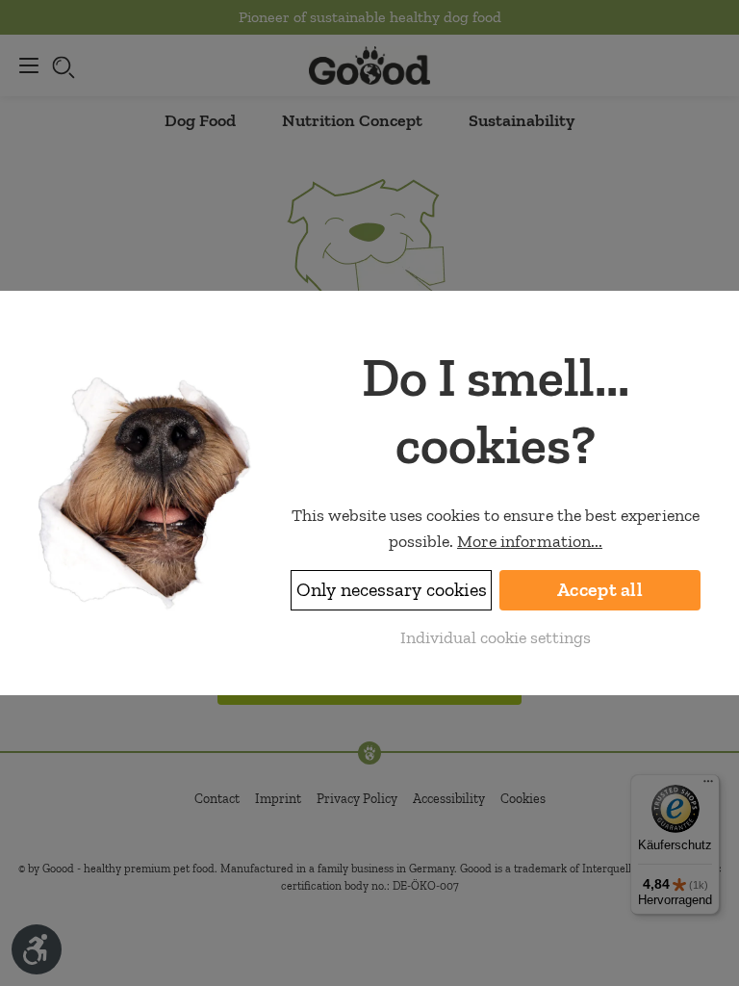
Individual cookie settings (495, 637)
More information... (529, 541)
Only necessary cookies (391, 590)
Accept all (600, 590)
